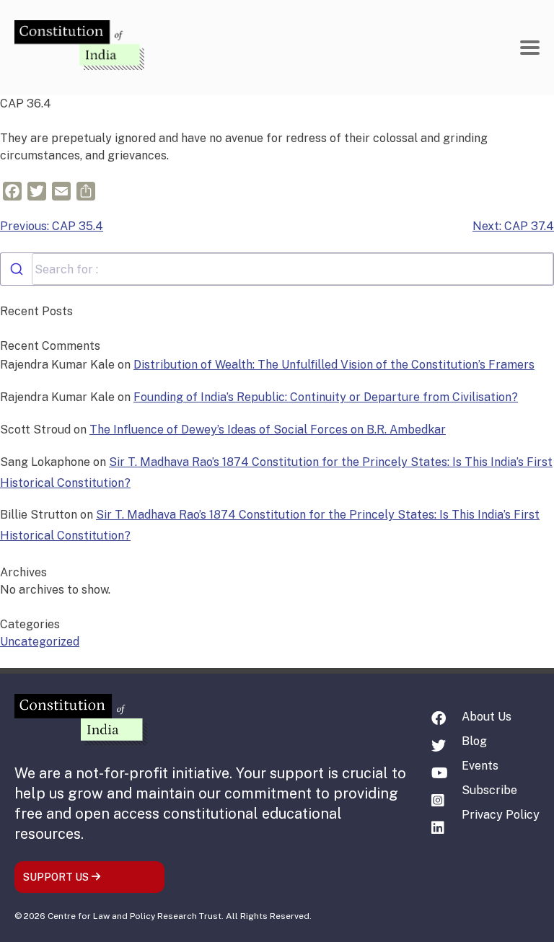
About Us (486, 716)
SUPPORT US (57, 877)
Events (480, 765)
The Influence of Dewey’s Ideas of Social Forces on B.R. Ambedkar (267, 429)
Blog (474, 741)
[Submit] (16, 269)
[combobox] (277, 269)
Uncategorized (39, 641)
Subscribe (489, 790)
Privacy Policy (501, 815)
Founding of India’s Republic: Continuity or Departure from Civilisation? (325, 397)
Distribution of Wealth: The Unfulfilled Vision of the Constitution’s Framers (334, 364)
